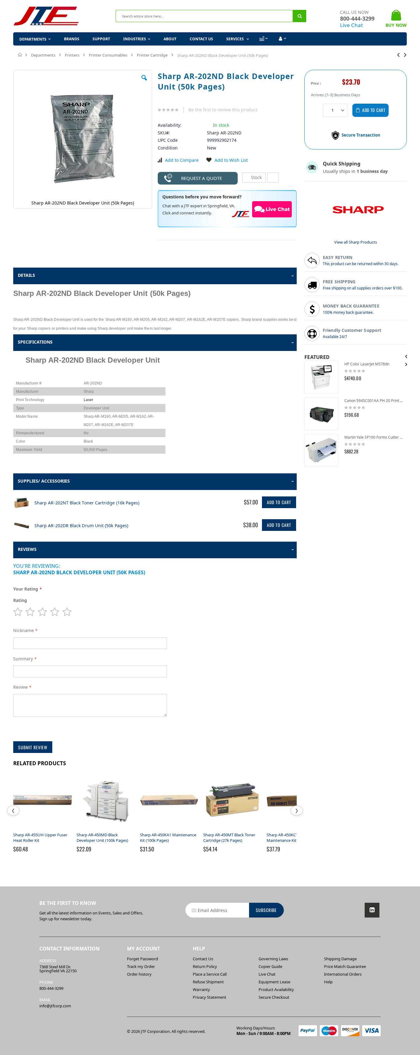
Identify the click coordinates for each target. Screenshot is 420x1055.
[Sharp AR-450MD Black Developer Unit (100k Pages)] (106, 829)
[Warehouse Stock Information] (273, 177)
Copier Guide (270, 966)
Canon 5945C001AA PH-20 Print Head (374, 400)
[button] (144, 82)
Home (20, 54)
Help (328, 982)
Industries (134, 39)
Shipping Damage (340, 958)
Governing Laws (273, 958)
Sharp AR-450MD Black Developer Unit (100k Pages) (102, 837)
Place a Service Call (210, 974)
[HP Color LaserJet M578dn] (321, 377)
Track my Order (141, 966)
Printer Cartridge (152, 55)
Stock (256, 177)
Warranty (201, 989)
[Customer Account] (281, 38)
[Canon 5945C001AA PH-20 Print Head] (321, 413)
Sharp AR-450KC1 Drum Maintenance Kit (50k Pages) (292, 837)
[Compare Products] (263, 38)
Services (235, 39)
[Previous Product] (398, 54)
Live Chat (351, 25)
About (170, 39)
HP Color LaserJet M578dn (366, 364)
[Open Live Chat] (272, 209)
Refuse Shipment (208, 982)
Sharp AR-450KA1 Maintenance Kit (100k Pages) (168, 837)
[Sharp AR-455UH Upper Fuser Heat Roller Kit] (42, 829)
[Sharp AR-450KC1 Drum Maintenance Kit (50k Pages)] (296, 829)
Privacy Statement (209, 997)
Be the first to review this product (222, 110)
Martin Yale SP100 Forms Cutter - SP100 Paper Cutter (374, 437)
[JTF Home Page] (46, 16)
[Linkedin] (372, 910)
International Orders (343, 974)
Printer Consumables (108, 55)
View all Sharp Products (355, 242)
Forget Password (142, 958)
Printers (72, 55)
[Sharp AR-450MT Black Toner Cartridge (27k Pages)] (232, 829)
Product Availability (276, 989)
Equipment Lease (274, 982)
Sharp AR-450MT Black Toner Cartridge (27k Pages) (229, 837)
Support (101, 39)
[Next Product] (405, 54)
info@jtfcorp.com (55, 1006)
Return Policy (205, 966)
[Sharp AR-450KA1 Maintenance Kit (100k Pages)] (169, 829)
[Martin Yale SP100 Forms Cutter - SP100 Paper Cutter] (321, 450)
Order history (139, 974)
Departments (43, 55)
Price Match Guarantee (345, 966)
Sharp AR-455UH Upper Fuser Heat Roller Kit (40, 837)
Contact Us (201, 39)
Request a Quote (201, 178)
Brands (71, 39)
